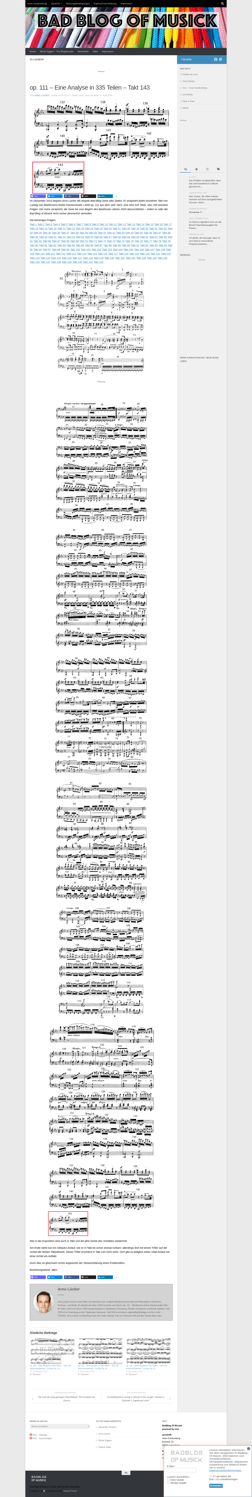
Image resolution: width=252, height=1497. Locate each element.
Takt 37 (65, 232)
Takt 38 (74, 232)
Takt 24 (89, 228)
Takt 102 (96, 249)
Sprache (55, 3)
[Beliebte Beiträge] (196, 169)
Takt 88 (107, 245)
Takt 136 (35, 262)
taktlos (186, 108)
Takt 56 (98, 237)
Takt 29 (135, 228)
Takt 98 (56, 249)
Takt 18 (34, 228)
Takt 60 (135, 237)
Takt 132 (130, 258)
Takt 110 (40, 253)
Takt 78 (157, 241)
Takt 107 (150, 249)
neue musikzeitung (37, 3)
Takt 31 (153, 228)
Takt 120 (145, 253)
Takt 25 (98, 228)
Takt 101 (86, 249)
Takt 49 (34, 237)
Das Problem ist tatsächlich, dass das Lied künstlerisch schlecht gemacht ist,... (205, 183)
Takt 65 (37, 241)
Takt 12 (122, 224)
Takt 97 (47, 249)
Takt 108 (160, 249)
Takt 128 (88, 258)
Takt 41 (102, 232)
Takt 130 (109, 258)
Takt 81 (43, 245)
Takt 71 (93, 241)
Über (95, 51)
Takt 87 (98, 245)
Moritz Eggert (105, 1440)
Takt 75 (129, 241)
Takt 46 (148, 232)
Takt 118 (123, 253)
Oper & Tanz (189, 101)
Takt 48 (166, 232)
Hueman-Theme (70, 1491)
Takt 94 (162, 245)
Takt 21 (61, 228)
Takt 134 (152, 258)
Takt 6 (71, 224)
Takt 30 (144, 228)
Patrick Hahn (105, 1447)
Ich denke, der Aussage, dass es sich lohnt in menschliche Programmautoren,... (204, 241)
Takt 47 (157, 232)
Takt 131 (120, 258)
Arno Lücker (42, 95)
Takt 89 (116, 245)
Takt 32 (162, 228)
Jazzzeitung (188, 81)
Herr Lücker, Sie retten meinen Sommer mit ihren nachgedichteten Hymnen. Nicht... (205, 199)
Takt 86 (89, 245)
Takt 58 (116, 237)
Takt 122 (166, 253)
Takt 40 (93, 232)
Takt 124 (45, 258)
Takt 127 (77, 258)
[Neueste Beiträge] (207, 169)
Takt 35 (47, 232)
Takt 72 (102, 241)
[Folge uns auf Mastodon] (220, 59)
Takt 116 (102, 253)
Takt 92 (144, 245)
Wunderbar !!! (195, 212)
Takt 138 (56, 262)
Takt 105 (128, 249)
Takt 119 (134, 253)
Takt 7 (79, 224)
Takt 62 (153, 237)
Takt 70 (83, 241)
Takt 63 (162, 237)
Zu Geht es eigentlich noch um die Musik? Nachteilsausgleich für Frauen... (205, 225)
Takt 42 (111, 232)
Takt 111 (50, 253)
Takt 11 (112, 224)
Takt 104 (118, 249)
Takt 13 (131, 224)
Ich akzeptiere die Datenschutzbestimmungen (223, 1478)
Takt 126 (67, 258)
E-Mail (171, 1466)
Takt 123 (35, 258)
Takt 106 (139, 249)
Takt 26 (107, 228)
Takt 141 (88, 262)
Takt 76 (138, 241)
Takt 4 (56, 224)
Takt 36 (56, 232)
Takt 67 (56, 241)
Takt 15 (149, 224)
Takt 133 (141, 258)
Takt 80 (34, 245)
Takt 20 (52, 228)
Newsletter (83, 51)
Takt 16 (158, 224)
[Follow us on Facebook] (216, 59)
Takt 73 (111, 241)
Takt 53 (70, 237)
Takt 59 (126, 237)
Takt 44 (129, 232)
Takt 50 (43, 237)
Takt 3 (48, 224)
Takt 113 (71, 253)
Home (33, 51)
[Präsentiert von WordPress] (44, 1491)
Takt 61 (144, 237)
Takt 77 (148, 241)
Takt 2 (40, 224)
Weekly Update (178, 1483)
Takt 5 (64, 224)
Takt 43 (120, 232)
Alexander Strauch (107, 1427)
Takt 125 (56, 258)
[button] (38, 196)
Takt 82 (52, 245)
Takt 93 (153, 245)
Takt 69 (74, 241)
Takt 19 (43, 228)
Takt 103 (107, 249)
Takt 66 (47, 241)
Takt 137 (45, 262)
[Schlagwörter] (218, 169)
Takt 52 (61, 237)
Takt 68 (65, 241)
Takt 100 (75, 249)
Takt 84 (70, 245)
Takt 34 (37, 232)
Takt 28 (126, 228)
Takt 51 (52, 237)
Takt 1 (33, 224)
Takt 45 (138, 232)
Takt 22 (70, 228)
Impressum (126, 3)
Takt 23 (80, 228)
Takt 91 (135, 245)
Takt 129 (99, 258)
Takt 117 (113, 253)
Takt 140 (77, 262)
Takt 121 (155, 253)
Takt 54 (80, 237)
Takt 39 (83, 232)
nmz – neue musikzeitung (195, 88)
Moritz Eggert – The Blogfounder (57, 51)
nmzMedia (188, 94)
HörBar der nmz (190, 74)
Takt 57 (107, 237)
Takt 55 (89, 237)
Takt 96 (37, 249)
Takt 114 (81, 253)
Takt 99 (65, 249)
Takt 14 (140, 224)
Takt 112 (60, 253)
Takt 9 (95, 224)
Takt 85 (80, 245)
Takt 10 (103, 224)
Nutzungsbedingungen (78, 3)
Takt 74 (120, 241)
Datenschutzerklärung (105, 3)
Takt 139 (67, 262)
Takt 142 (99, 262)
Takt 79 (166, 241)
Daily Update (177, 1480)
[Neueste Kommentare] (185, 169)
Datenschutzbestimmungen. (225, 1470)
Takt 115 (92, 253)
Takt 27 (116, 228)
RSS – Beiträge (39, 1435)
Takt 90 (126, 245)
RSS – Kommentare (42, 1438)
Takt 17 (167, 224)
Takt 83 (61, 245)
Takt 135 (162, 258)
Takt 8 (87, 224)
